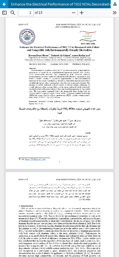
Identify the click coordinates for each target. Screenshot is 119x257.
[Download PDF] (115, 4)
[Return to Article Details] (4, 4)
